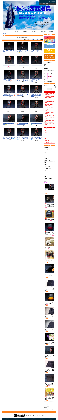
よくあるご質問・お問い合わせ (49, 402)
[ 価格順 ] (36, 39)
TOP (3, 33)
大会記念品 (46, 174)
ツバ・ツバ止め (47, 166)
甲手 (46, 132)
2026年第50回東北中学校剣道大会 (49, 118)
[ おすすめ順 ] (32, 39)
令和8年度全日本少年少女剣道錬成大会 (49, 105)
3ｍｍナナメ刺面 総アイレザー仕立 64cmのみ (9, 51)
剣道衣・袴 (47, 140)
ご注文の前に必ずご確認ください (49, 410)
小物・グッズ (47, 170)
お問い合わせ (53, 1)
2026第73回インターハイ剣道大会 (49, 110)
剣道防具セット (48, 128)
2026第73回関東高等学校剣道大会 (49, 102)
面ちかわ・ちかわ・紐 (48, 168)
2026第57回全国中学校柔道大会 (49, 124)
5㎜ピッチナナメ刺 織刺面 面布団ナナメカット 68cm (9, 138)
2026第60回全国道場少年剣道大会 (49, 108)
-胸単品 (46, 136)
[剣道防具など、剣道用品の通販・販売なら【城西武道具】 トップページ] (19, 415)
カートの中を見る (52, 3)
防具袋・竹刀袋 (47, 160)
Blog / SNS (49, 34)
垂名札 (46, 164)
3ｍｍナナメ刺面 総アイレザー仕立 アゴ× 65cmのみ (22, 80)
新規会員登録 (46, 3)
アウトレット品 (49, 127)
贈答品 (46, 176)
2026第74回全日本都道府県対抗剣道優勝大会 (49, 97)
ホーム (49, 1)
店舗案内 (45, 407)
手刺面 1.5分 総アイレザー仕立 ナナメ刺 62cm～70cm (36, 80)
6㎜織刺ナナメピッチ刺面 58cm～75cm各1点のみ (36, 109)
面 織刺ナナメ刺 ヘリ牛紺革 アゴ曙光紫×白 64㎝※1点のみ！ (23, 51)
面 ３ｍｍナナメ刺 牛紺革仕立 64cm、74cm (22, 124)
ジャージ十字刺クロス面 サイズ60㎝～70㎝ (9, 65)
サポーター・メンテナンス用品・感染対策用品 (50, 172)
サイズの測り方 (47, 406)
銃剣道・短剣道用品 (48, 178)
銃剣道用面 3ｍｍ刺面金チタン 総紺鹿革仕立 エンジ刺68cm (23, 138)
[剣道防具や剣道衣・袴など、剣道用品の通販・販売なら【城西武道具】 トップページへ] (28, 29)
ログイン (41, 3)
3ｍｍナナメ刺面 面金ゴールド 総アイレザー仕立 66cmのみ (36, 95)
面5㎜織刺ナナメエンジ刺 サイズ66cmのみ (23, 65)
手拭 (45, 162)
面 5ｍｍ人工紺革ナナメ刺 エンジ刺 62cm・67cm (37, 51)
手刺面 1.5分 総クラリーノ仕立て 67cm (23, 95)
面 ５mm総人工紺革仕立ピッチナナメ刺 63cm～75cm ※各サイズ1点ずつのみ (36, 66)
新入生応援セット (48, 147)
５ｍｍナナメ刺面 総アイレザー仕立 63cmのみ (8, 80)
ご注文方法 (46, 404)
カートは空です (49, 62)
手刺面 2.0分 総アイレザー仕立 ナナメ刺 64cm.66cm (9, 95)
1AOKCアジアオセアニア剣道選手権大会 (49, 99)
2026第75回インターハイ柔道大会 (49, 113)
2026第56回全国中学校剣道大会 (49, 121)
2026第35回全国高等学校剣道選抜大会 (49, 94)
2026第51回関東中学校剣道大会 (49, 116)
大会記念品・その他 (48, 142)
